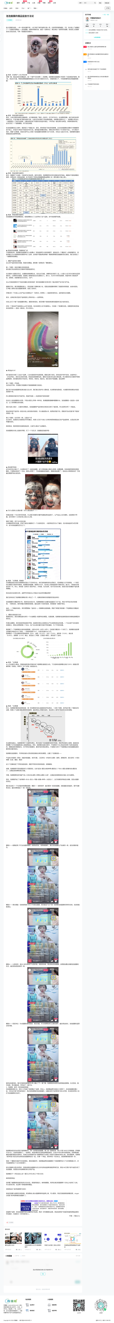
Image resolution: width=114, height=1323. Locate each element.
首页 (18, 3)
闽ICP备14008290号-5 (26, 1320)
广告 (28, 3)
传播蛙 (15, 1320)
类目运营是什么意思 (91, 32)
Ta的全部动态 (97, 37)
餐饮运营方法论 (9, 1245)
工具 (54, 3)
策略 (35, 8)
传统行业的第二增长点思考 (52, 1245)
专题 (44, 3)
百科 (49, 2)
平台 (23, 8)
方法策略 (9, 20)
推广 (29, 8)
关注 (105, 14)
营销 (16, 8)
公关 (33, 3)
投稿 (108, 8)
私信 (108, 14)
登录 (100, 3)
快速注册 (107, 3)
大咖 (38, 2)
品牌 (23, 2)
